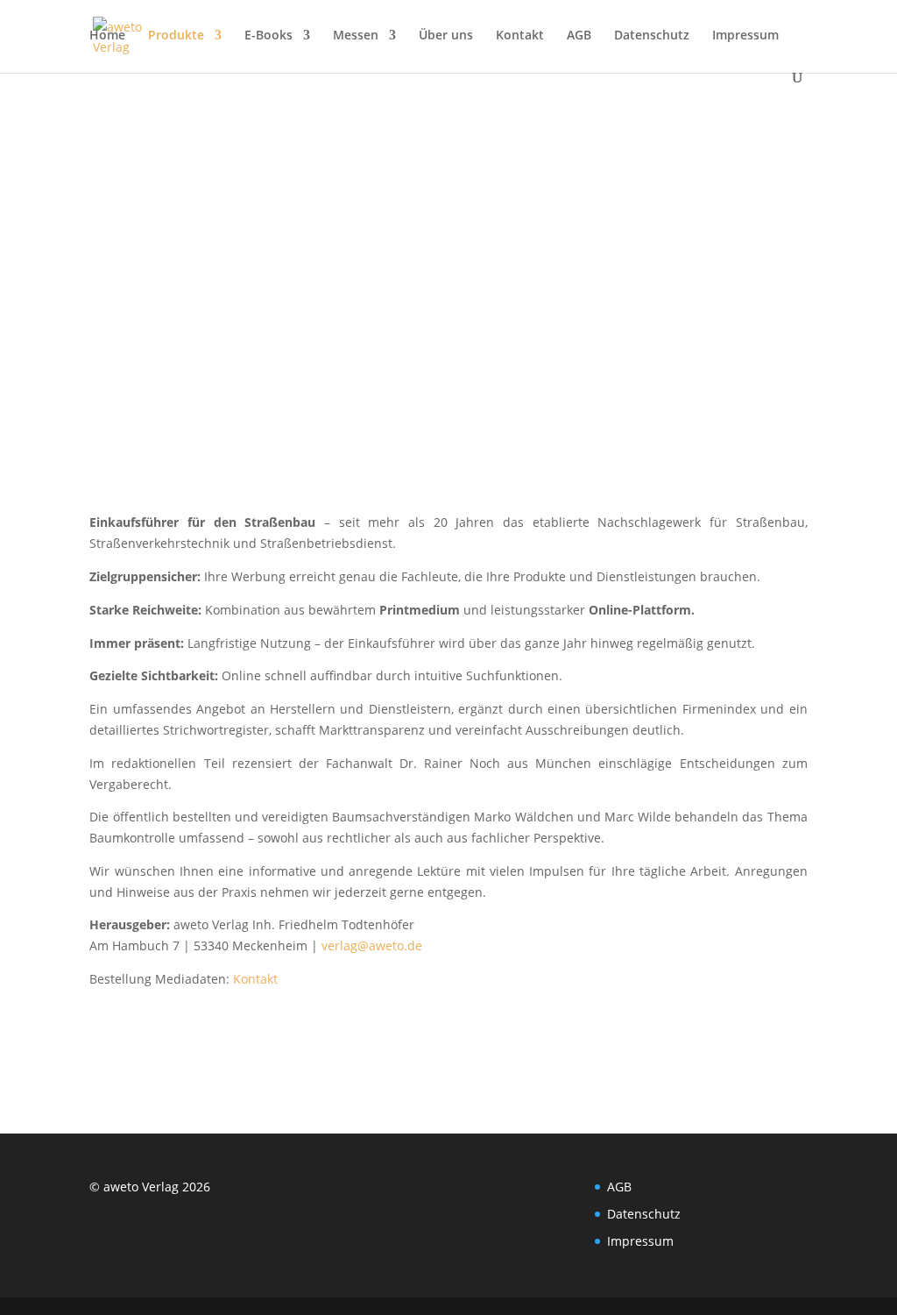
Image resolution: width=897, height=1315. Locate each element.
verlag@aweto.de (371, 945)
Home (107, 36)
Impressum (745, 36)
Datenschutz (651, 36)
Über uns (446, 36)
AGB (579, 36)
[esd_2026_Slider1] (448, 492)
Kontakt (520, 36)
